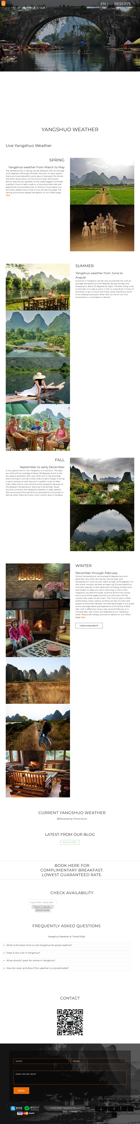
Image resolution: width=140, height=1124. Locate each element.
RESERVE (122, 4)
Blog (65, 1111)
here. (8, 195)
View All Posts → (70, 842)
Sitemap (73, 1111)
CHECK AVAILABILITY (89, 626)
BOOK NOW (42, 910)
